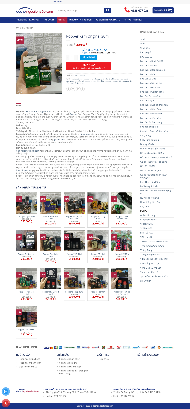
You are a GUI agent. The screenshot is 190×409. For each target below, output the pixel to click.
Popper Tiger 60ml (27, 216)
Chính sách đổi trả (68, 362)
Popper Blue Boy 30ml (50, 217)
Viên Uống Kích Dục (149, 263)
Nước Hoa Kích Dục (149, 197)
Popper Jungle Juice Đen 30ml (74, 217)
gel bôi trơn (59, 139)
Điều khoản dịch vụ (28, 366)
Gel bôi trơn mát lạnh (150, 170)
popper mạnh (83, 83)
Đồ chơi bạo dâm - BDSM (152, 153)
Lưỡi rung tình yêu (149, 186)
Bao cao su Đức (147, 74)
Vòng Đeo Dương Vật (150, 267)
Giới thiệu (104, 358)
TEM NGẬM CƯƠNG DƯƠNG (154, 241)
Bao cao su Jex (147, 100)
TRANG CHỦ (22, 20)
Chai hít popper (23, 170)
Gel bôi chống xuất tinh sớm (153, 161)
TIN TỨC (128, 20)
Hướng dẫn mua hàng (29, 358)
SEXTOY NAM (146, 224)
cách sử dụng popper (81, 79)
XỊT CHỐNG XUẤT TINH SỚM (154, 276)
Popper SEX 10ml (122, 254)
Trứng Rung (146, 250)
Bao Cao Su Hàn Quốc (150, 96)
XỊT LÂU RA (145, 280)
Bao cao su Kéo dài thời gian (154, 104)
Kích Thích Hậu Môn (150, 182)
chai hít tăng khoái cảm (111, 79)
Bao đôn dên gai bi (149, 126)
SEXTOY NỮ (146, 228)
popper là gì (73, 83)
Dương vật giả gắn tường (152, 148)
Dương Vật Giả (147, 144)
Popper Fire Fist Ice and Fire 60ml (121, 293)
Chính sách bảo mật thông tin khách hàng (73, 372)
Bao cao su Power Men (151, 113)
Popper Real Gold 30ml (50, 255)
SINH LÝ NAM (49, 20)
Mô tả (18, 105)
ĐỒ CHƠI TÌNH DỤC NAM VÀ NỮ (108, 20)
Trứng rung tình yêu (150, 254)
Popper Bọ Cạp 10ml (74, 292)
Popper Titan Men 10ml (27, 293)
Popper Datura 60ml (26, 329)
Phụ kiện (144, 206)
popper (109, 81)
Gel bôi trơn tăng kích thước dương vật (153, 176)
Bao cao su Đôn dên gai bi (152, 69)
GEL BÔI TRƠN (86, 20)
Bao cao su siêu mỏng (151, 118)
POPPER (61, 20)
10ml (142, 39)
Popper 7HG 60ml (74, 254)
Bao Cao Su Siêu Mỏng (151, 122)
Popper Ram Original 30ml (38, 111)
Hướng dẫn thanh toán (30, 362)
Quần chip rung (147, 215)
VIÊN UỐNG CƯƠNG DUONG (154, 259)
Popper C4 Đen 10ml (27, 254)
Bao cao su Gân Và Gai (151, 83)
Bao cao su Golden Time (152, 91)
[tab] (18, 105)
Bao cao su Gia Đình (150, 87)
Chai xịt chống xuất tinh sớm (154, 131)
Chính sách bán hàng (69, 358)
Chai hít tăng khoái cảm (27, 150)
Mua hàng (89, 57)
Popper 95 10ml (98, 254)
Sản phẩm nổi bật (148, 219)
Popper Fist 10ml (98, 292)
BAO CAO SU (34, 20)
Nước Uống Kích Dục (150, 202)
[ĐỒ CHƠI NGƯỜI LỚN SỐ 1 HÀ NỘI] (34, 10)
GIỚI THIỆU (137, 20)
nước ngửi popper (84, 81)
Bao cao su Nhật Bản (150, 109)
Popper (73, 114)
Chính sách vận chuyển (70, 366)
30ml (142, 43)
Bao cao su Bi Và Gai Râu (152, 61)
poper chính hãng (98, 81)
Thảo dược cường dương (152, 245)
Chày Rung (145, 135)
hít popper (85, 134)
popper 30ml (117, 81)
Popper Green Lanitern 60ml (122, 217)
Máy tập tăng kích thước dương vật (155, 192)
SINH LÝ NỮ (73, 20)
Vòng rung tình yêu (149, 272)
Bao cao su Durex (148, 65)
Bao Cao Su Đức (148, 78)
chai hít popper (96, 79)
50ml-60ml (145, 48)
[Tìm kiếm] (107, 10)
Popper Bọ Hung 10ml (98, 217)
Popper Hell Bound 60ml (50, 293)
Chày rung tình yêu (149, 139)
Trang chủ (20, 28)
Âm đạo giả (145, 52)
